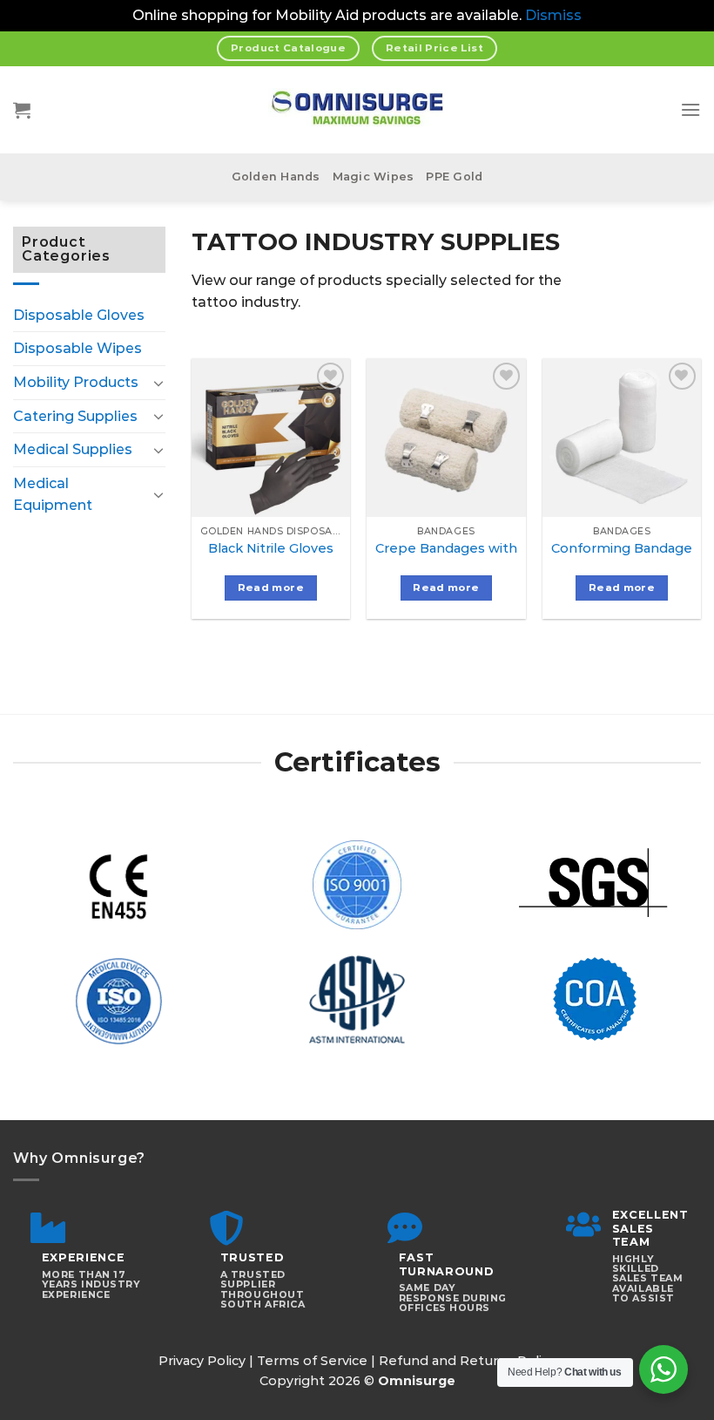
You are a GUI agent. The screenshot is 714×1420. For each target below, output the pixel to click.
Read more (271, 587)
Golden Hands (276, 176)
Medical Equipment (52, 494)
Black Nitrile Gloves (270, 548)
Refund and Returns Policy (467, 1361)
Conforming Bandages (625, 548)
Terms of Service (312, 1361)
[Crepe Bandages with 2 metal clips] (446, 437)
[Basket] (21, 110)
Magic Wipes (373, 176)
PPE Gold (454, 176)
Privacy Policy (202, 1361)
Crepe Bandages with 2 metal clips (489, 548)
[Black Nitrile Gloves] (271, 437)
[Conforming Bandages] (621, 437)
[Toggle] (158, 382)
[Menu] (690, 109)
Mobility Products (75, 382)
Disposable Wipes (77, 348)
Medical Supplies (72, 449)
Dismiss (553, 15)
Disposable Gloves (79, 315)
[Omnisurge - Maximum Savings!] (357, 110)
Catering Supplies (75, 416)
